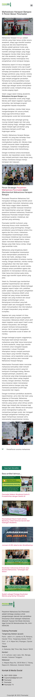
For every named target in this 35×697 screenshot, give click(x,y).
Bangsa (20, 38)
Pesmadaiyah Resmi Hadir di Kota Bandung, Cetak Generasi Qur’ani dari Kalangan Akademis (16, 520)
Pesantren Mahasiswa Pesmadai (14, 188)
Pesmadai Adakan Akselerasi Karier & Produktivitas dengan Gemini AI (15, 495)
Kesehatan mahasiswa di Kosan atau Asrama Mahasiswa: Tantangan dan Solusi (15, 569)
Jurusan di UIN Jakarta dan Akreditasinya (17, 545)
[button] (31, 5)
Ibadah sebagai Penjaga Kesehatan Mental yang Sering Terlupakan (15, 595)
